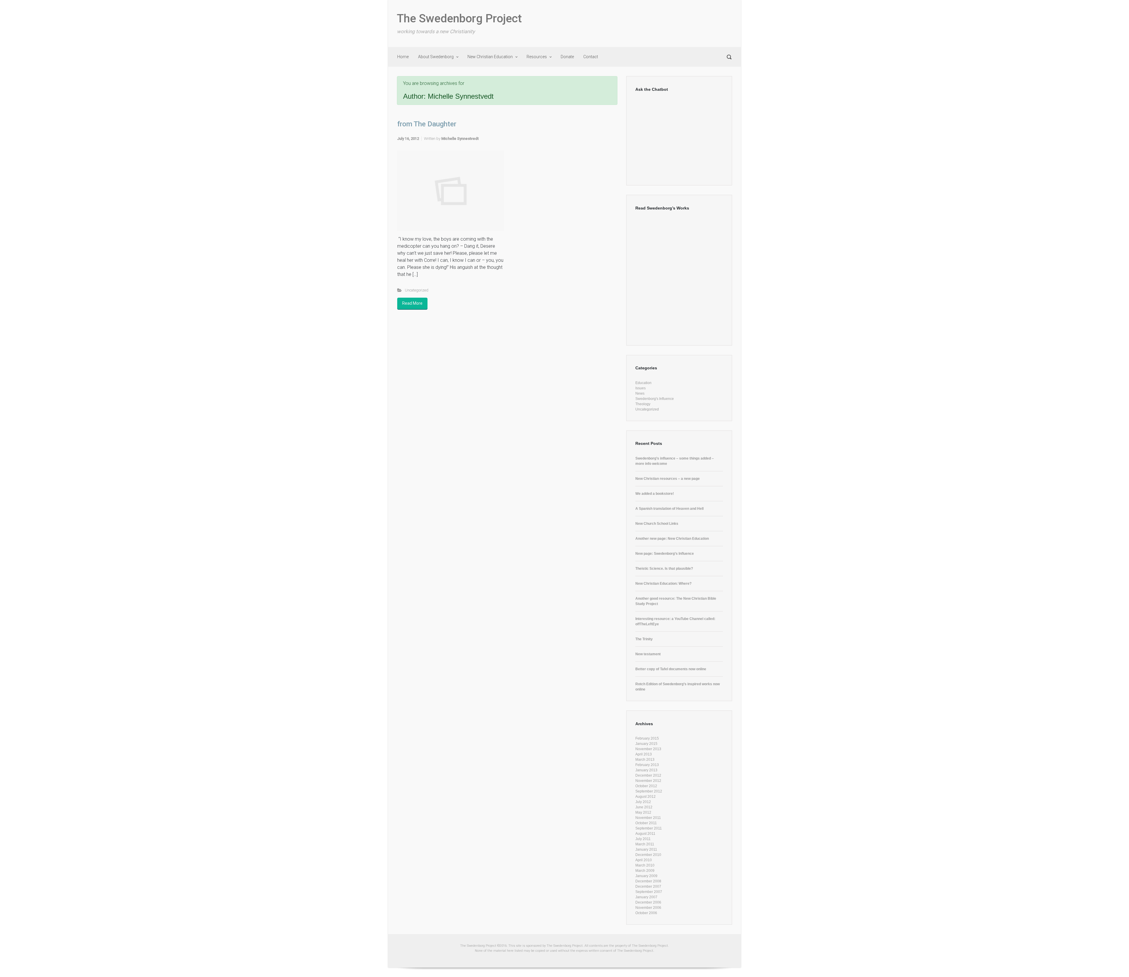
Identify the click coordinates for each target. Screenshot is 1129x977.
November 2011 (648, 818)
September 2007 (648, 892)
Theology (642, 404)
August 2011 (645, 834)
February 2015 (647, 738)
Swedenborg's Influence (654, 399)
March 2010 (644, 865)
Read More (412, 303)
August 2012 (645, 797)
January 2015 (646, 744)
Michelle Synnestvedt (460, 138)
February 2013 (647, 765)
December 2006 (648, 902)
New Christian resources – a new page (667, 479)
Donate (567, 56)
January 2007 (646, 897)
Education (643, 383)
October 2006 (646, 913)
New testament (648, 654)
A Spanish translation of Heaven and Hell (669, 509)
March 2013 (644, 760)
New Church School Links (656, 524)
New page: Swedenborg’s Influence (664, 554)
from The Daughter (426, 124)
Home (403, 56)
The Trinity (644, 639)
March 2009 (644, 871)
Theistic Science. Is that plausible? (664, 569)
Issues (640, 388)
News (639, 393)
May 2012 (643, 812)
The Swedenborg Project (459, 18)
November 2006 (648, 908)
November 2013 (648, 749)
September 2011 (648, 828)
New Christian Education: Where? (663, 583)
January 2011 (646, 849)
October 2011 (646, 823)
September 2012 (648, 791)
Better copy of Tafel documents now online (670, 669)
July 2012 (643, 802)
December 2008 (648, 881)
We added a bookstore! (654, 494)
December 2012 (648, 775)
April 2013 (643, 754)
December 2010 (648, 855)
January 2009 (646, 876)
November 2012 (648, 781)
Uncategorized (416, 290)
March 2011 (644, 844)
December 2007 (648, 886)
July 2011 (643, 839)
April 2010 (643, 860)
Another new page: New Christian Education (672, 539)
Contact (590, 56)
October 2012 (646, 786)
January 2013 (646, 770)
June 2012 (643, 807)
